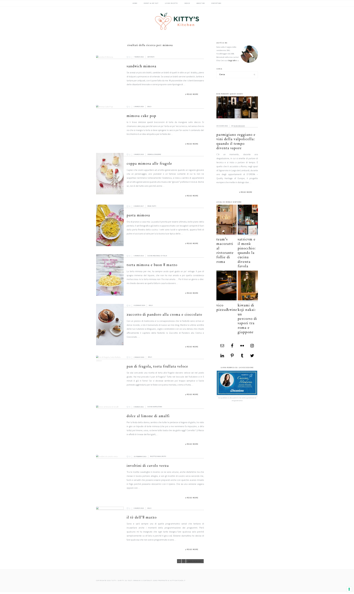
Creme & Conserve (154, 154)
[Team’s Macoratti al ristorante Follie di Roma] (226, 220)
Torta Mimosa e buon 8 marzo (152, 265)
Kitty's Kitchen (177, 21)
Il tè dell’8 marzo (142, 517)
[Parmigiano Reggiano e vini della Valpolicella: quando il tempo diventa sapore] (237, 108)
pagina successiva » (195, 561)
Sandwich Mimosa (141, 66)
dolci (149, 106)
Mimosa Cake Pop (141, 116)
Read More (192, 94)
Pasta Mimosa (138, 215)
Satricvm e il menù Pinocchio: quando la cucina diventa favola (247, 252)
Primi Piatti (151, 206)
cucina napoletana (154, 407)
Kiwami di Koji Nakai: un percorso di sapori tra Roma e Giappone (247, 318)
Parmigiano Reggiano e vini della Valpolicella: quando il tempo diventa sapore (236, 141)
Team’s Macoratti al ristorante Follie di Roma (225, 250)
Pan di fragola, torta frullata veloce (157, 366)
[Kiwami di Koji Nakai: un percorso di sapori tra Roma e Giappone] (248, 286)
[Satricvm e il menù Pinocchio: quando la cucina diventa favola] (248, 220)
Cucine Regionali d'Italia (157, 256)
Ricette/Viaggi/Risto (158, 456)
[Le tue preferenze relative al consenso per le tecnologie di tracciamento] (349, 589)
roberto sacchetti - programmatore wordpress (344, 593)
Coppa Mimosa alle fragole (149, 163)
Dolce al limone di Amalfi (148, 416)
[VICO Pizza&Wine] (226, 286)
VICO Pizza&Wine (226, 307)
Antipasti (151, 57)
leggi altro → (233, 60)
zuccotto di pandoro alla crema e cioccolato (164, 314)
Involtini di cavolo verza (148, 465)
